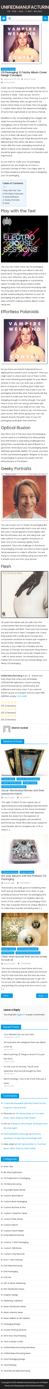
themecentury (37, 1385)
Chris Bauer (25, 883)
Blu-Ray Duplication (13, 1172)
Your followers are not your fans (19, 1034)
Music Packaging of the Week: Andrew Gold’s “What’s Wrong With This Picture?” (43, 995)
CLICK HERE (22, 696)
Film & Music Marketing (14, 1283)
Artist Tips (8, 1166)
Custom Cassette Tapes (15, 1213)
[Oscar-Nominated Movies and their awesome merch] (24, 761)
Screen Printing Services (15, 1330)
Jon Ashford (25, 797)
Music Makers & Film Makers (17, 1318)
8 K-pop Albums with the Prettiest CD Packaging (23, 877)
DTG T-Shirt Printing (13, 1259)
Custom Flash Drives (13, 1219)
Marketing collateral (13, 1300)
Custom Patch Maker (14, 1230)
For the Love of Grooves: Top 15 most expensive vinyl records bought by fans (22, 1068)
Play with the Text (12, 190)
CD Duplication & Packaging (17, 1178)
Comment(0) (9, 82)
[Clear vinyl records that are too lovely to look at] (24, 929)
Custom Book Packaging (15, 1201)
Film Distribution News (14, 1289)
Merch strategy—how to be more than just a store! (25, 1081)
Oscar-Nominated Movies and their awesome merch (22, 792)
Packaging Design (12, 1324)
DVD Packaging (11, 1271)
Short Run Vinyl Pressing (15, 1335)
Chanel (7, 1103)
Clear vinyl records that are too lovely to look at (24, 958)
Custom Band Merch (13, 1195)
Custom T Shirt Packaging (28, 779)
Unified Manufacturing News (14, 787)
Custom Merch (8, 779)
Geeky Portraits (12, 200)
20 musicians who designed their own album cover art (25, 1044)
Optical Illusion (11, 196)
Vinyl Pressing (7, 953)
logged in (20, 1014)
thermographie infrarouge (16, 1134)
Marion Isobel (30, 79)
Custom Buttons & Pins (15, 1207)
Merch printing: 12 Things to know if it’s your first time (24, 1056)
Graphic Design (8, 69)
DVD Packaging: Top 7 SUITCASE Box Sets (8, 995)
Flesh (7, 203)
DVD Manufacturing (13, 1265)
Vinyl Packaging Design (28, 949)
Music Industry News (13, 1312)
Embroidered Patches (14, 1235)
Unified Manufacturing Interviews (19, 1347)
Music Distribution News (15, 1306)
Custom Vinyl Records (11, 783)
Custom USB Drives (13, 1248)
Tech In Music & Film (13, 1341)
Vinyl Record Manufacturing (28, 953)
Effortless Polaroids (13, 193)
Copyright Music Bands (14, 1189)
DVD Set (7, 1277)
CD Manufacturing (10, 872)
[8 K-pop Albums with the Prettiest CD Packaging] (24, 851)
